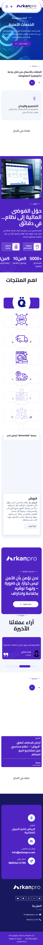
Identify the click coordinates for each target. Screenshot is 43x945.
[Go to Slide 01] (32, 666)
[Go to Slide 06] (11, 666)
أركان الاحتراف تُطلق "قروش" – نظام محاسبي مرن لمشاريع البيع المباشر (26, 738)
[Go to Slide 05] (13, 666)
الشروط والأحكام (31, 938)
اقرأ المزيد (32, 526)
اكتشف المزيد (23, 43)
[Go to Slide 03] (22, 666)
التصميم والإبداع (28, 105)
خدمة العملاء (21, 941)
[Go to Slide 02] (29, 666)
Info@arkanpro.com (23, 852)
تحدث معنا (27, 604)
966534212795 (17, 862)
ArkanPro (28, 935)
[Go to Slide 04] (15, 666)
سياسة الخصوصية (15, 938)
